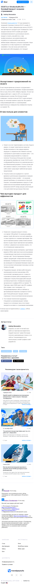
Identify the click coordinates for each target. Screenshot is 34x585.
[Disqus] (17, 508)
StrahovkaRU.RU (12, 23)
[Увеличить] (31, 118)
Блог (3, 551)
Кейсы (4, 549)
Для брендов (5, 546)
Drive (19, 543)
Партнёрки (4, 17)
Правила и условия (7, 564)
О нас (3, 543)
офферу (22, 308)
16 (24, 19)
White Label (21, 549)
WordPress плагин (23, 546)
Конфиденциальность (8, 562)
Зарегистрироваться (23, 1)
